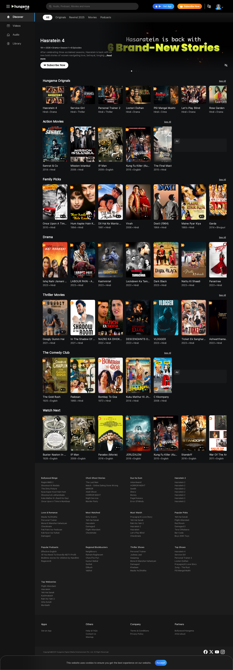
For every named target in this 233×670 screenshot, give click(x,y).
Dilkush (89, 567)
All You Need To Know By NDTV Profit (58, 555)
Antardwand (135, 482)
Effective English (49, 551)
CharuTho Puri (92, 558)
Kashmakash (47, 596)
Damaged (45, 536)
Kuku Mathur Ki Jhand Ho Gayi (55, 498)
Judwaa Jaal (136, 555)
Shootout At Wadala (50, 485)
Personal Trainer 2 (183, 558)
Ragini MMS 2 (47, 482)
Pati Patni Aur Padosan (51, 530)
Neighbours (91, 551)
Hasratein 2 (180, 482)
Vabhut (89, 571)
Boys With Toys (182, 536)
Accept (160, 662)
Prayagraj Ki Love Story (141, 517)
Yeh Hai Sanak (92, 520)
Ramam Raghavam (94, 555)
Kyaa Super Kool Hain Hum (53, 492)
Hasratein (90, 523)
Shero (133, 492)
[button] (224, 95)
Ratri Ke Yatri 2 (137, 523)
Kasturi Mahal (92, 561)
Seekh (133, 489)
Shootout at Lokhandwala (53, 495)
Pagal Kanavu (136, 498)
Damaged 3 (180, 526)
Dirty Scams (91, 517)
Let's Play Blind (137, 533)
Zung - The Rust (182, 567)
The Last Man (92, 482)
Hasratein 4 (180, 551)
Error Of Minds (137, 501)
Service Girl (180, 555)
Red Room (179, 523)
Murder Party (92, 501)
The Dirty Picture (49, 489)
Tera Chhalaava (182, 530)
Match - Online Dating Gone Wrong (102, 485)
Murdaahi (45, 605)
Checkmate (46, 526)
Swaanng (134, 558)
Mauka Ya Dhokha (49, 517)
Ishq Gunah (46, 602)
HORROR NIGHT (93, 495)
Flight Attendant (93, 530)
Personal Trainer (49, 520)
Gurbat (89, 564)
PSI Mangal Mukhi (183, 571)
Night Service (92, 498)
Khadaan (134, 567)
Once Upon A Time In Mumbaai (55, 501)
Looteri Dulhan (181, 561)
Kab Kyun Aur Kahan (50, 533)
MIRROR (89, 489)
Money (133, 495)
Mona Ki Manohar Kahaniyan (54, 523)
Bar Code (179, 533)
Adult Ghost (91, 492)
